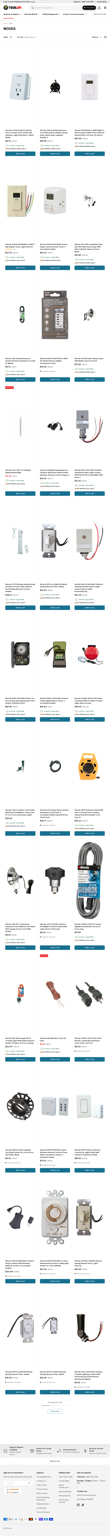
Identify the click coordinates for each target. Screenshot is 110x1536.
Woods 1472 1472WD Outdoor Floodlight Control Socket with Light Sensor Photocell (53, 926)
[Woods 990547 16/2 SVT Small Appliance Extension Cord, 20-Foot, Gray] (89, 880)
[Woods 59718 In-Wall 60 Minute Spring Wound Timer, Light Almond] (89, 1217)
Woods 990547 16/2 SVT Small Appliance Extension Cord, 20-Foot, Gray (88, 926)
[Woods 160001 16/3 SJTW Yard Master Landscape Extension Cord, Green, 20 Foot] (89, 995)
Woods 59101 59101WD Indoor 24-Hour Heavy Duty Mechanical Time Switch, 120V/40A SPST (20, 700)
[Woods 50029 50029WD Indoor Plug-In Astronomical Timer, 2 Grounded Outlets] (55, 201)
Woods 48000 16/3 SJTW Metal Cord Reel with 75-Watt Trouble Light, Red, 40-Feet (88, 700)
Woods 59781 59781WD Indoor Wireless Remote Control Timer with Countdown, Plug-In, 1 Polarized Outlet (53, 1153)
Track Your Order (66, 1477)
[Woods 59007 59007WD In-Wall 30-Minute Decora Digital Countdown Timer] (55, 315)
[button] (105, 7)
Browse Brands (65, 1492)
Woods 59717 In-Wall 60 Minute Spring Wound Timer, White (18, 1373)
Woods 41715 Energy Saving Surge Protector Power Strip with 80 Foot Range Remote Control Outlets (20, 588)
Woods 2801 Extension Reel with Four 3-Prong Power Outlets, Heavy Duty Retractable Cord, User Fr (89, 813)
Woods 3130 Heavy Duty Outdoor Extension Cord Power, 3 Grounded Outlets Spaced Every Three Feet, (54, 813)
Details (32, 2)
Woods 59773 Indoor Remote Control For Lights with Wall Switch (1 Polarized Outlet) (87, 1152)
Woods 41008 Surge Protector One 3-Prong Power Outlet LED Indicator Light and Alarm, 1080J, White (19, 134)
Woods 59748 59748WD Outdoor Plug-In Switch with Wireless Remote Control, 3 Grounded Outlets (19, 1264)
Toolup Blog (102, 2)
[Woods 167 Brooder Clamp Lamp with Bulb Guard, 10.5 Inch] (89, 315)
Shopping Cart (65, 1496)
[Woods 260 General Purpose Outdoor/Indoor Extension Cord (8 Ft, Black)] (20, 315)
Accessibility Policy (44, 1477)
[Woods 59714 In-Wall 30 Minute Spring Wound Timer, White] (55, 540)
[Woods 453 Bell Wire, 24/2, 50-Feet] (55, 995)
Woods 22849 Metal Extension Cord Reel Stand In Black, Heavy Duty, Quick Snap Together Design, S (53, 134)
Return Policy (42, 1493)
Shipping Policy (43, 1504)
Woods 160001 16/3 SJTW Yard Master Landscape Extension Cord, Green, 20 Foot (88, 1040)
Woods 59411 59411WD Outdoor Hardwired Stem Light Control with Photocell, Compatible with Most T (89, 473)
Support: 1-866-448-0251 (84, 2)
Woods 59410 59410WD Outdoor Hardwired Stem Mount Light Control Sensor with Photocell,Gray (89, 588)
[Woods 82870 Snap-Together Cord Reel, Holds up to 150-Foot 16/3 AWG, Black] (20, 1106)
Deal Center (8, 18)
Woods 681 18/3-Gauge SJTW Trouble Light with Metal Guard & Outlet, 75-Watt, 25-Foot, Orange (19, 1040)
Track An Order (100, 14)
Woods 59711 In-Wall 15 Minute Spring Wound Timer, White (53, 1373)
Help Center (42, 1485)
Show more (55, 1411)
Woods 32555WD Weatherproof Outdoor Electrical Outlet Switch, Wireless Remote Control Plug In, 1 (55, 472)
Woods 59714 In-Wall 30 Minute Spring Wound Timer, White (53, 585)
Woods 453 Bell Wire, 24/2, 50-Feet (53, 1039)
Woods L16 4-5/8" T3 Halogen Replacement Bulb (18, 471)
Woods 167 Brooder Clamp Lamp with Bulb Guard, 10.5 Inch (89, 359)
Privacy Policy (42, 1489)
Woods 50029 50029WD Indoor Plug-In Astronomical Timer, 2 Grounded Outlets (53, 246)
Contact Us (41, 1481)
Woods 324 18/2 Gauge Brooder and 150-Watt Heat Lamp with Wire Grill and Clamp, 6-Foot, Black (88, 248)
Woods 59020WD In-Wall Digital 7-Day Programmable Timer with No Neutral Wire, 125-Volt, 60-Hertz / (90, 132)
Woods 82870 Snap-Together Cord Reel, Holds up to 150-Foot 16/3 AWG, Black (19, 1152)
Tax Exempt (41, 1508)
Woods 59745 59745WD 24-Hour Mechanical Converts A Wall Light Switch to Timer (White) (54, 1263)
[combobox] (56, 7)
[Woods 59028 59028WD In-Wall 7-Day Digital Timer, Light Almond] (20, 201)
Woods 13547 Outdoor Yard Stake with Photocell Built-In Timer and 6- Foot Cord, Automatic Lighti (20, 812)
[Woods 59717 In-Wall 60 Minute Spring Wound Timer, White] (20, 1328)
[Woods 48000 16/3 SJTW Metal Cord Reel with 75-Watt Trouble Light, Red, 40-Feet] (89, 655)
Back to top (55, 1461)
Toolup (10, 1528)
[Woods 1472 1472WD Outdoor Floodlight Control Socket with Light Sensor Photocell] (55, 880)
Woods (11, 23)
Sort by (20, 37)
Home (5, 23)
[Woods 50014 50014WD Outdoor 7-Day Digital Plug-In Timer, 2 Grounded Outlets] (55, 655)
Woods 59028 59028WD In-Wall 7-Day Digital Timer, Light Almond (20, 245)
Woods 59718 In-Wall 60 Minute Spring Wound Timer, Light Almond (88, 1263)
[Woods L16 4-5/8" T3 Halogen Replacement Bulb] (20, 426)
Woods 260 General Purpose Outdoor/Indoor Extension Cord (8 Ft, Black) (20, 360)
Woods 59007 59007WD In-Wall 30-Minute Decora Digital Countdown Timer (53, 360)
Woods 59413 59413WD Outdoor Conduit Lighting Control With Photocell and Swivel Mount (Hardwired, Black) (89, 1375)
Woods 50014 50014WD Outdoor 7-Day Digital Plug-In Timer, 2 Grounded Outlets (54, 700)
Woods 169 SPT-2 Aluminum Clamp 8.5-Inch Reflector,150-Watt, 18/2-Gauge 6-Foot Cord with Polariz (20, 927)
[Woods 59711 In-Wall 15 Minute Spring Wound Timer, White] (55, 1328)
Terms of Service (43, 1512)
